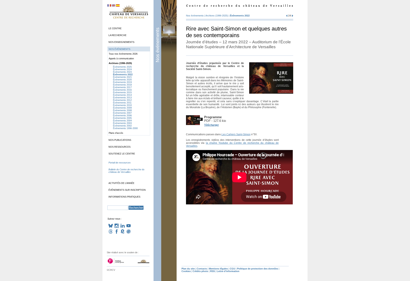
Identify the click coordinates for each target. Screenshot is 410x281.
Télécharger (211, 125)
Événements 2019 (122, 82)
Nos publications (119, 140)
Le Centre (115, 28)
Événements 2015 (122, 92)
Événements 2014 (122, 95)
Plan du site (188, 268)
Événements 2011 (122, 102)
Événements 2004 (122, 120)
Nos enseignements (121, 42)
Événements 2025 (122, 67)
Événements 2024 (122, 69)
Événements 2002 (122, 125)
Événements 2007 (122, 113)
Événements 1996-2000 (125, 128)
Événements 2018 (122, 84)
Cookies (186, 271)
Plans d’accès (116, 133)
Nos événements (157, 45)
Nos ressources (119, 147)
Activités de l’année (121, 183)
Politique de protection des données (257, 268)
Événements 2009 (122, 107)
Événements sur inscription (127, 190)
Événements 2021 (122, 77)
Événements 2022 (240, 15)
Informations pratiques (124, 196)
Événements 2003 (122, 123)
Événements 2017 (122, 87)
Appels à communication (121, 58)
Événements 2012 (122, 100)
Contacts (202, 268)
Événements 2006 (122, 115)
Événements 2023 (122, 72)
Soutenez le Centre (121, 153)
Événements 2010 (122, 105)
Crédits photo (200, 271)
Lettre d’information (228, 271)
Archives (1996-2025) (216, 15)
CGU (232, 268)
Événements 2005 (122, 118)
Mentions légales (218, 268)
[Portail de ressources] (128, 167)
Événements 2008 (122, 110)
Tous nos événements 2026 (123, 53)
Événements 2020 (122, 79)
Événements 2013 (122, 97)
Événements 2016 (122, 90)
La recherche (117, 35)
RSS (212, 271)
